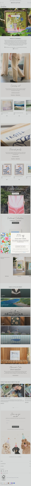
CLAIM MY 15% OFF (20, 246)
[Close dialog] (1, 233)
